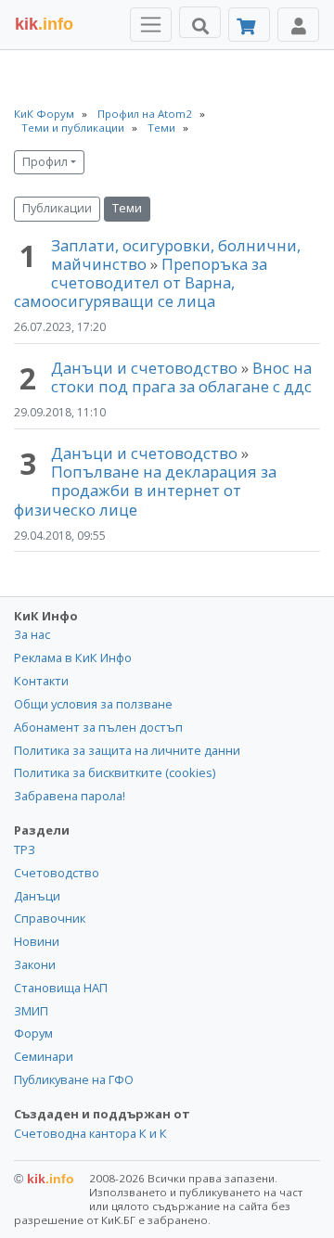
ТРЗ (24, 849)
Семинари (43, 1056)
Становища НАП (61, 987)
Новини (36, 941)
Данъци (37, 895)
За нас (32, 634)
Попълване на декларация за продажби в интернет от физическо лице (145, 490)
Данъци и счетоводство (144, 367)
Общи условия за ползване (93, 704)
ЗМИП (31, 1010)
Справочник (49, 918)
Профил (45, 162)
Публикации (57, 208)
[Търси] (200, 22)
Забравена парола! (69, 795)
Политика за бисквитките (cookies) (114, 772)
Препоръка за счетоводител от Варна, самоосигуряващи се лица (140, 282)
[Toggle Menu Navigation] (151, 24)
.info (44, 24)
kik (44, 1178)
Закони (35, 964)
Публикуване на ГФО (74, 1079)
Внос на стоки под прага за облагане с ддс (181, 377)
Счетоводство (56, 872)
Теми (127, 208)
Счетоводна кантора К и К (90, 1133)
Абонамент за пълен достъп (98, 727)
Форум (33, 1033)
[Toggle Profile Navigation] (298, 24)
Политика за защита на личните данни (127, 750)
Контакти (41, 680)
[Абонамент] (249, 24)
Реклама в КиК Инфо (73, 657)
